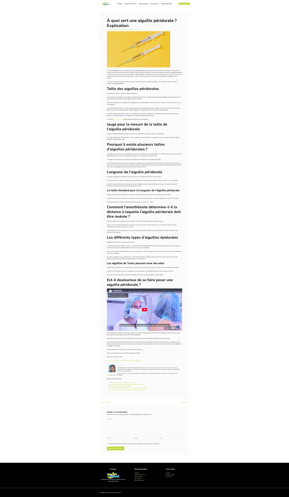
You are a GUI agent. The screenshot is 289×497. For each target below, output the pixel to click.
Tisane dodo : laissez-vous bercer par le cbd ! (122, 382)
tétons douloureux (118, 119)
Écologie (119, 4)
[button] (184, 4)
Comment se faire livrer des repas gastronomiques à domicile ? (127, 384)
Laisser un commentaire (113, 29)
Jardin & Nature (143, 4)
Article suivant (185, 402)
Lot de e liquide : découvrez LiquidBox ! (120, 386)
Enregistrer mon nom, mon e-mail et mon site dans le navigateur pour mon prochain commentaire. (134, 443)
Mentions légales (170, 475)
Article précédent (104, 402)
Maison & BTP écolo (130, 4)
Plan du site (169, 476)
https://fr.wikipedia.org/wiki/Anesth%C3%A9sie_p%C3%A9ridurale (124, 360)
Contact (168, 473)
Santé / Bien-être (124, 29)
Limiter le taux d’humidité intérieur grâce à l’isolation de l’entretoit (128, 390)
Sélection (132, 29)
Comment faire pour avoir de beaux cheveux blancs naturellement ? (128, 388)
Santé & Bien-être (166, 4)
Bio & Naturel (155, 4)
